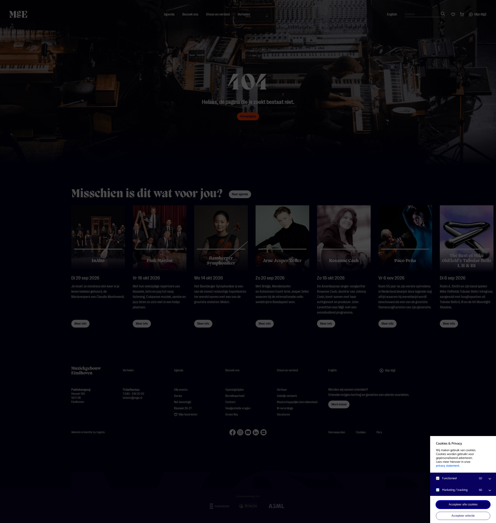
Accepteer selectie (463, 515)
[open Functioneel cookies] (490, 479)
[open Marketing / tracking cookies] (490, 490)
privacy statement (447, 465)
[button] (459, 478)
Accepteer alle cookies (463, 504)
